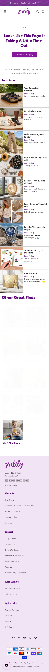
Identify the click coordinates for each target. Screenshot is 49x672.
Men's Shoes (9, 418)
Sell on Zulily (11, 594)
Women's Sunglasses (9, 362)
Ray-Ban (7, 390)
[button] (5, 11)
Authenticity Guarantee (15, 556)
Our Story (9, 500)
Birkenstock (32, 360)
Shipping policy (33, 666)
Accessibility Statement (15, 573)
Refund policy (25, 663)
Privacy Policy (11, 517)
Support (9, 532)
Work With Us (12, 582)
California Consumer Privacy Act (19, 506)
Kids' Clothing (10, 443)
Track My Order (12, 550)
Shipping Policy (12, 561)
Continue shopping (24, 54)
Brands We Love (12, 610)
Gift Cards (9, 627)
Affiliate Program (12, 588)
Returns (8, 567)
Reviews (8, 616)
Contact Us (10, 544)
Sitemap (8, 523)
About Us (9, 493)
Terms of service (19, 666)
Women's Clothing (12, 330)
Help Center (10, 539)
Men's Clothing (34, 418)
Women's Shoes (34, 330)
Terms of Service (12, 511)
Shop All (9, 621)
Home (29, 390)
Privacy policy (37, 663)
